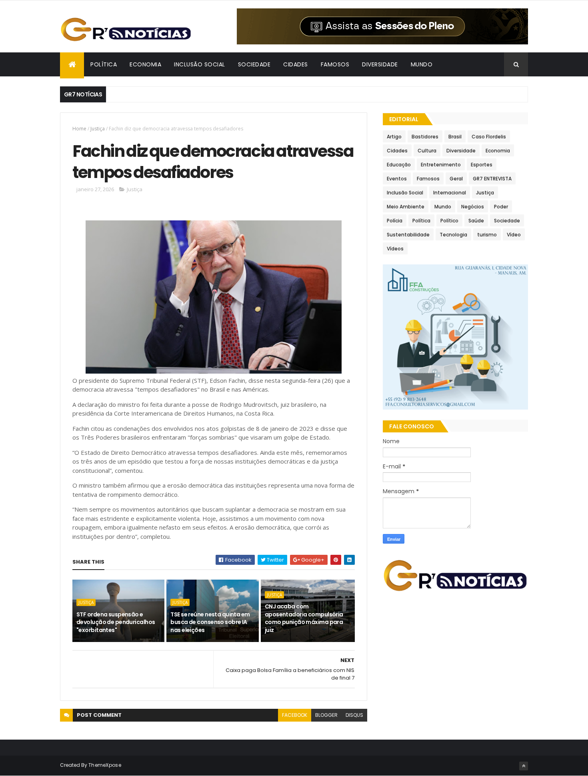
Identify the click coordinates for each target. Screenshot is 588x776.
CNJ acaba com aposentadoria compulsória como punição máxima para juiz (304, 618)
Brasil (455, 136)
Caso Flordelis (489, 136)
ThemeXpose (104, 765)
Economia (498, 150)
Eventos (397, 178)
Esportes (481, 164)
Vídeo (514, 234)
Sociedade (507, 220)
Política (421, 220)
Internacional (449, 192)
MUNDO (422, 64)
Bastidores (425, 136)
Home (79, 128)
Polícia (394, 220)
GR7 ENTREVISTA (492, 178)
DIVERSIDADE (380, 64)
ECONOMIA (145, 64)
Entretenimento (441, 164)
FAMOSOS (335, 64)
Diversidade (461, 150)
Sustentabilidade (408, 234)
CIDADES (295, 64)
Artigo (394, 136)
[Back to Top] (523, 766)
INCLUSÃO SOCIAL (199, 64)
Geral (456, 178)
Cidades (397, 150)
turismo (487, 234)
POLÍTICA (103, 64)
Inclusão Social (405, 192)
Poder (501, 206)
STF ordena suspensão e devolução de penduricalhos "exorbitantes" (115, 622)
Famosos (428, 178)
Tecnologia (453, 234)
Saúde (476, 220)
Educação (399, 164)
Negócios (472, 206)
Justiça (97, 128)
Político (449, 220)
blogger (326, 715)
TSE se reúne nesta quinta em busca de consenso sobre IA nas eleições (210, 622)
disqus (354, 715)
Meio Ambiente (405, 206)
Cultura (427, 150)
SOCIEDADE (254, 64)
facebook (294, 715)
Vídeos (395, 248)
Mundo (442, 206)
